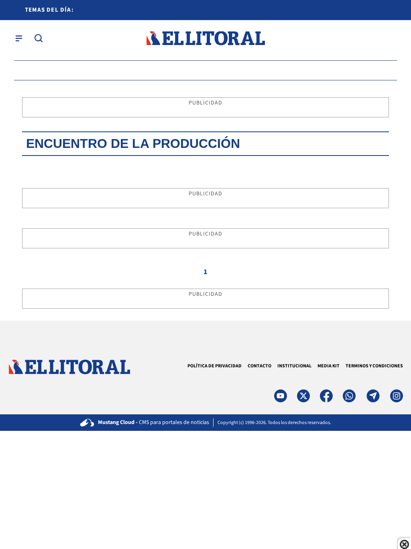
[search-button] (38, 38)
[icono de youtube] (280, 396)
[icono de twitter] (303, 396)
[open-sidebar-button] (19, 38)
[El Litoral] (205, 38)
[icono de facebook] (326, 396)
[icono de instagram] (396, 396)
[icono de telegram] (373, 396)
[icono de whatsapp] (349, 396)
